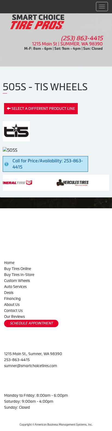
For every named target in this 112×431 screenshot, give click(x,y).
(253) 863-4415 (82, 38)
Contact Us (13, 310)
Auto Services (15, 286)
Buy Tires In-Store (19, 274)
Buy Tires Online (17, 268)
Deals (8, 292)
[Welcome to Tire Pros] (37, 21)
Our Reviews (14, 316)
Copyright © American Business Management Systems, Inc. (56, 424)
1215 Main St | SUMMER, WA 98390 (67, 43)
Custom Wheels (17, 280)
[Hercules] (62, 182)
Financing (12, 298)
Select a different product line (43, 108)
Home (9, 263)
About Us (12, 304)
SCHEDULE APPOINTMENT (31, 323)
